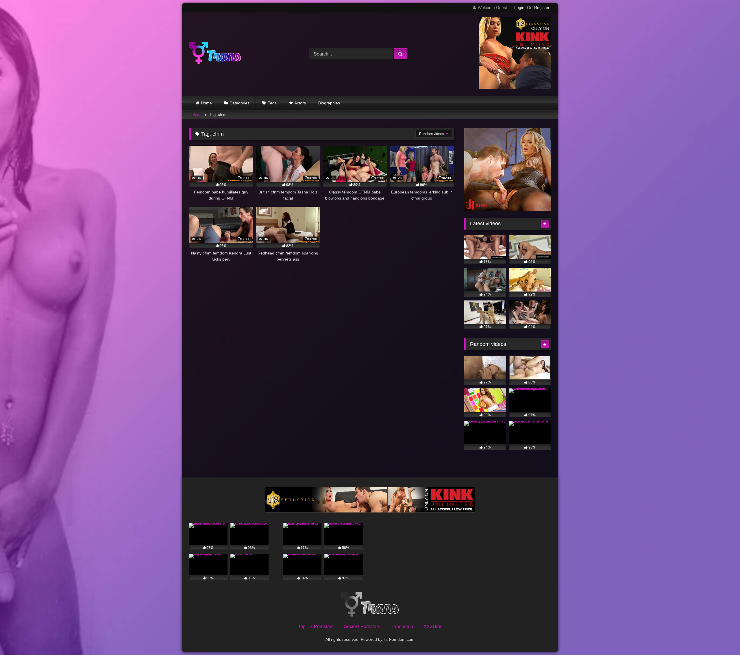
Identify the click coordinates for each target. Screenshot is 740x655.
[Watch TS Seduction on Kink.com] (515, 87)
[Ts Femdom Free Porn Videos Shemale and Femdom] (215, 54)
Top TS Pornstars (316, 626)
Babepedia (402, 626)
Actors (300, 103)
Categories (239, 103)
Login (519, 7)
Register (542, 7)
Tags (272, 103)
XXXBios (432, 626)
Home (206, 103)
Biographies (329, 103)
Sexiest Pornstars (362, 626)
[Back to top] (722, 637)
